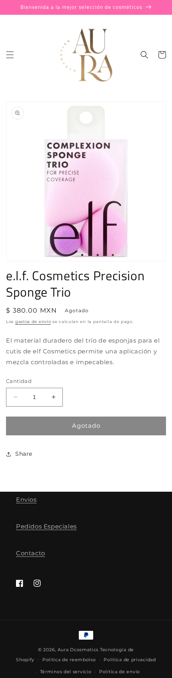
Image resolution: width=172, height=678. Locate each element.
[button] (10, 55)
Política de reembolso (69, 659)
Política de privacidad (130, 659)
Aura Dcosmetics (79, 649)
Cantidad (19, 381)
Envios (26, 499)
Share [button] (23, 453)
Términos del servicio (66, 671)
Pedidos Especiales (46, 526)
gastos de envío (33, 321)
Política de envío (119, 671)
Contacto (30, 553)
